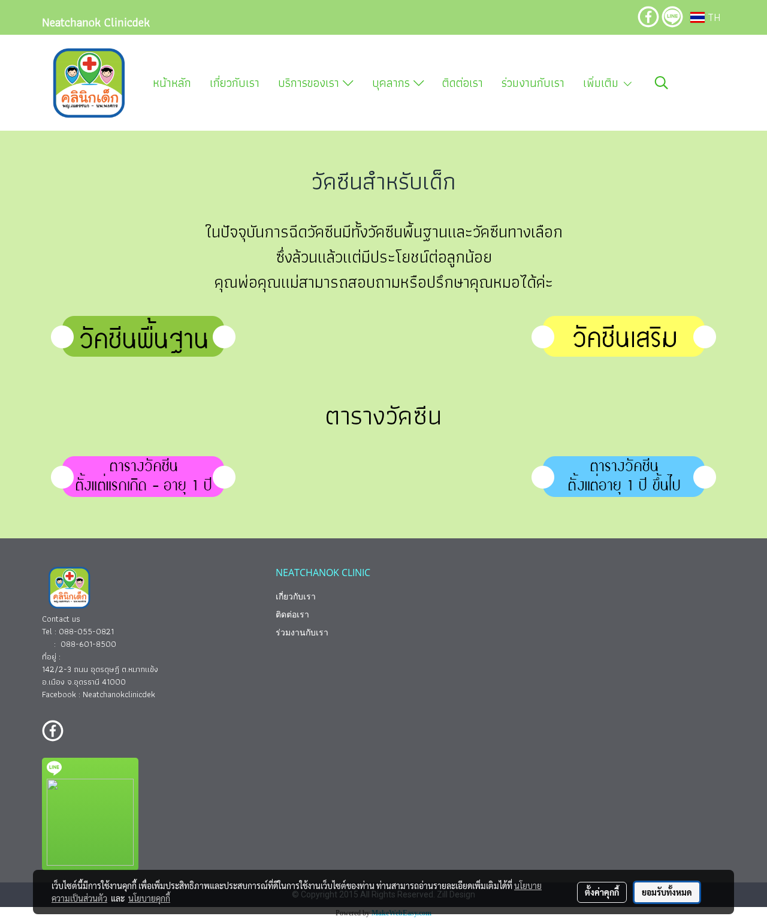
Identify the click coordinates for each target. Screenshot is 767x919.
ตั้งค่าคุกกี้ (602, 892)
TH (712, 17)
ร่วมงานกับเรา (533, 82)
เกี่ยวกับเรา (234, 82)
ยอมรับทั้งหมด (667, 892)
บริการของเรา (310, 82)
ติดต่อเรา (462, 82)
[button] (661, 82)
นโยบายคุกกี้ (149, 898)
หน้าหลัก (172, 82)
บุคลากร (392, 82)
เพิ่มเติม (602, 82)
